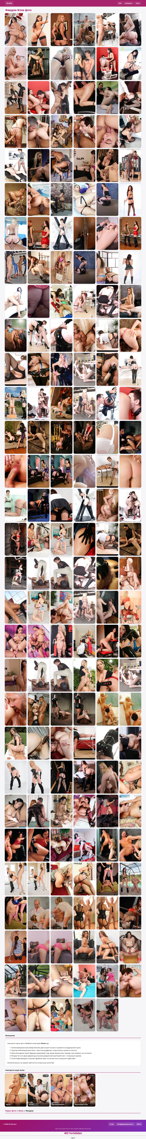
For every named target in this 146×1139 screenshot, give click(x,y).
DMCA (139, 1124)
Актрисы (128, 3)
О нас (112, 1124)
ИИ (120, 3)
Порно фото (10, 1111)
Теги (137, 3)
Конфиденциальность (125, 1124)
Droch (9, 3)
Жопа (20, 1111)
